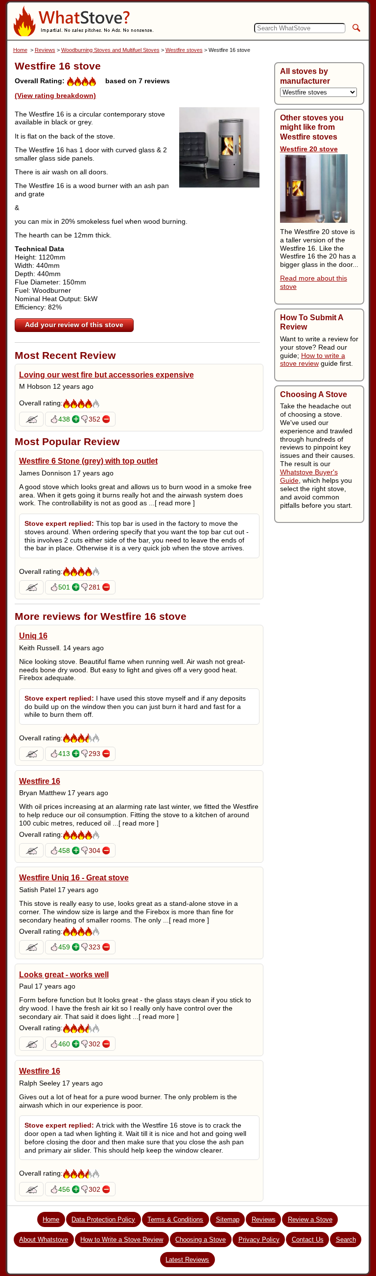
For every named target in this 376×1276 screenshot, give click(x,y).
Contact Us (308, 1239)
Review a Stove (310, 1219)
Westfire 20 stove (309, 149)
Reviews (45, 50)
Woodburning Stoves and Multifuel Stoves (110, 50)
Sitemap (227, 1219)
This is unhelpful (106, 419)
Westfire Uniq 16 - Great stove (74, 877)
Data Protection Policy (103, 1219)
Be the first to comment (31, 419)
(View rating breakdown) (55, 95)
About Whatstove (43, 1239)
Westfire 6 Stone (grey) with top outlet (88, 460)
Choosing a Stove (200, 1239)
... (172, 503)
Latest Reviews (187, 1259)
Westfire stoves (184, 50)
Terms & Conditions (175, 1219)
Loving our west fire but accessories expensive (106, 374)
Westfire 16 (39, 781)
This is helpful (75, 419)
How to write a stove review (312, 360)
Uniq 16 (33, 635)
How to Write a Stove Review (121, 1239)
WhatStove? (83, 21)
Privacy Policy (259, 1239)
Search (346, 1239)
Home (20, 50)
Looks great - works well (64, 974)
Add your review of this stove (74, 325)
